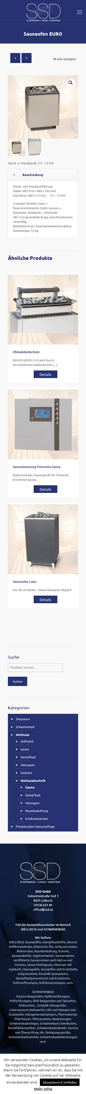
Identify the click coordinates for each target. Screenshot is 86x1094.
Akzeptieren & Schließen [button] (60, 1082)
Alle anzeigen (66, 59)
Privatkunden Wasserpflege (35, 826)
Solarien (26, 773)
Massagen (28, 765)
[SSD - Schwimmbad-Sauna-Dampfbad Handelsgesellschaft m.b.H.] (43, 11)
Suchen (17, 681)
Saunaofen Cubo (25, 581)
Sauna (25, 749)
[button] (70, 82)
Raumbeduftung (36, 811)
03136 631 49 (43, 905)
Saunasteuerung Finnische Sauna (36, 467)
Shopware (23, 719)
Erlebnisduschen (36, 819)
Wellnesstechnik (33, 780)
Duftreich (27, 741)
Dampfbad (28, 757)
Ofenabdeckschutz (26, 352)
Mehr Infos (43, 1089)
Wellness (22, 735)
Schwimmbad (25, 727)
